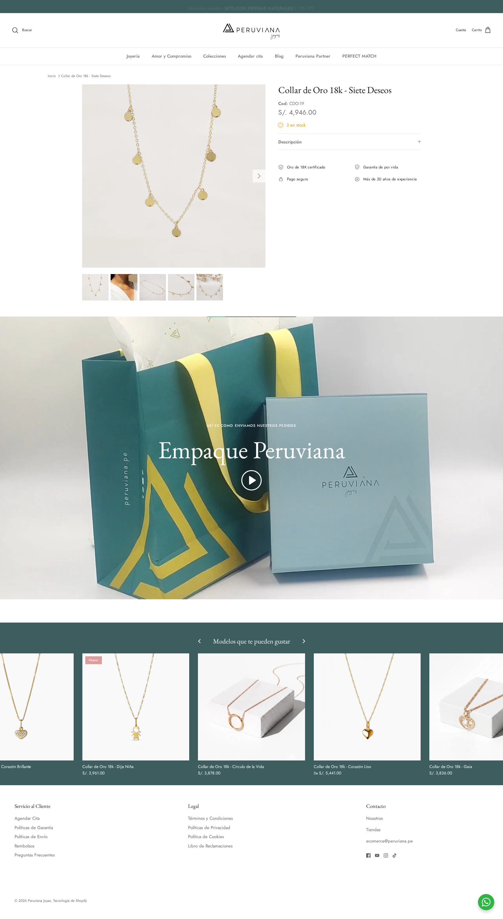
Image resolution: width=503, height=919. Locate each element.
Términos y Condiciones (210, 818)
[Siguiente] (259, 176)
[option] (173, 176)
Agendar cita (250, 56)
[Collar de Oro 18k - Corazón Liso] (367, 706)
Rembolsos (24, 846)
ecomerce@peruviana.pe (389, 841)
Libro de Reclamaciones (210, 846)
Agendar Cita (27, 818)
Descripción (290, 142)
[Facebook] (368, 855)
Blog (279, 56)
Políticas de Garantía (34, 827)
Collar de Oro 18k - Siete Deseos (86, 76)
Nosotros (374, 818)
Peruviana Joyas (39, 900)
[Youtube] (377, 855)
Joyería (133, 56)
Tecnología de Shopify (70, 900)
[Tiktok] (394, 855)
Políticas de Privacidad (209, 827)
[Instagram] (386, 855)
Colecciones (214, 56)
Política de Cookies (206, 836)
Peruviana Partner (312, 56)
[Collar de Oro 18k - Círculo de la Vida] (251, 706)
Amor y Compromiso (171, 56)
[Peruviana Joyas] (251, 30)
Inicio (52, 76)
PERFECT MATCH (359, 56)
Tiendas (373, 829)
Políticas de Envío (31, 836)
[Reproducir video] (251, 480)
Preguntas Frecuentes (35, 855)
